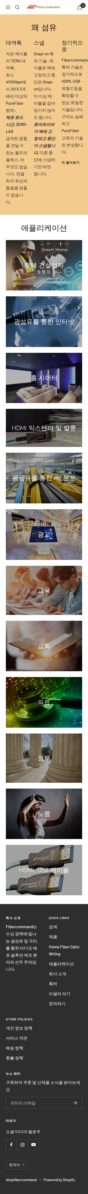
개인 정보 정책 (19, 1027)
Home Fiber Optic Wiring (64, 950)
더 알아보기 (71, 162)
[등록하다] (75, 1103)
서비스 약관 (16, 1037)
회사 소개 (57, 973)
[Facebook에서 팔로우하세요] (11, 1144)
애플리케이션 (61, 963)
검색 (53, 926)
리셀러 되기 (59, 993)
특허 (53, 983)
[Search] (17, 7)
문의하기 (57, 1003)
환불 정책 (14, 1057)
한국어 (14, 1164)
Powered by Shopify (59, 1180)
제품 (53, 936)
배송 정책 (14, 1047)
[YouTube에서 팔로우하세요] (33, 1144)
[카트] (79, 7)
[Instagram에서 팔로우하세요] (22, 1144)
